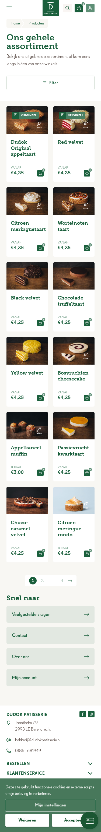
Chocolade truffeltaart (71, 301)
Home (15, 23)
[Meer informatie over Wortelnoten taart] (74, 201)
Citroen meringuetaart (28, 226)
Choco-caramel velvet (20, 529)
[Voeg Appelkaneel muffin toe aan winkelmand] (40, 473)
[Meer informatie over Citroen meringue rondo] (74, 500)
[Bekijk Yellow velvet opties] (40, 398)
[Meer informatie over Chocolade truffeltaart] (74, 276)
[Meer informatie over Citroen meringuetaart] (27, 201)
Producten (36, 23)
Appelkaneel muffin (26, 451)
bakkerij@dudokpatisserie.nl (37, 739)
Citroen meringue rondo (69, 529)
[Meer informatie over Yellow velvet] (27, 350)
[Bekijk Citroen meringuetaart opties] (40, 248)
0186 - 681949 (28, 750)
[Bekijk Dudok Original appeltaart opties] (40, 173)
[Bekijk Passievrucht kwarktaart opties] (87, 473)
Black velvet (25, 298)
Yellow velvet (27, 373)
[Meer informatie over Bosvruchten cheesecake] (74, 350)
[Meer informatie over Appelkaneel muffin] (27, 425)
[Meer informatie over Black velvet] (27, 276)
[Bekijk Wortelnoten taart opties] (87, 248)
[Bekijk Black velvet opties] (40, 323)
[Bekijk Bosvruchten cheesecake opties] (87, 398)
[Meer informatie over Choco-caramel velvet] (27, 500)
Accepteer (73, 820)
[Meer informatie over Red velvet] (74, 120)
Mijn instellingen (50, 805)
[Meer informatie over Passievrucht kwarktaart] (74, 425)
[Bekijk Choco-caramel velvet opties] (40, 554)
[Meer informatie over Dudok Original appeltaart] (27, 120)
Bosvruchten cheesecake (73, 376)
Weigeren (27, 820)
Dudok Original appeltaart (23, 148)
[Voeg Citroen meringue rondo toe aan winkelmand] (87, 554)
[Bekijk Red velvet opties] (87, 173)
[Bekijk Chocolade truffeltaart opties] (87, 323)
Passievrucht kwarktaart (73, 451)
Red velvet (70, 142)
